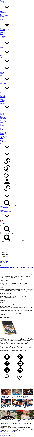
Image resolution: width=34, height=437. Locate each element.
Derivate (15, 177)
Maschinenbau (2, 134)
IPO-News (1, 19)
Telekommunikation (3, 142)
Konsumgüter (2, 130)
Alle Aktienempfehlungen (4, 17)
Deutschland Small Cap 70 (4, 94)
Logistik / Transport (3, 132)
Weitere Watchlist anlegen (4, 207)
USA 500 (1, 34)
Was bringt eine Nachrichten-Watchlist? (5, 211)
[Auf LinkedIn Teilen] (20, 366)
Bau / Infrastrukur (2, 112)
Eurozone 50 (2, 35)
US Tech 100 (2, 98)
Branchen (1, 47)
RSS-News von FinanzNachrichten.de (5, 436)
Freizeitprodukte (2, 120)
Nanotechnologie (2, 135)
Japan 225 (1, 102)
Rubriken (1, 11)
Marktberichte (2, 16)
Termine (1, 20)
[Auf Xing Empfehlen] (7, 366)
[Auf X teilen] (20, 359)
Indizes (1, 28)
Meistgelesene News (3, 14)
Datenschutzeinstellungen (4, 433)
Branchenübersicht (3, 48)
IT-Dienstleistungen (3, 129)
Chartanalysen (2, 18)
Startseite (1, 0)
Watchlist (15, 205)
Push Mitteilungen (3, 260)
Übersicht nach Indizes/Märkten (4, 29)
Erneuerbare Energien (3, 118)
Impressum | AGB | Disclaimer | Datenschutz (6, 435)
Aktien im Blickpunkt (3, 12)
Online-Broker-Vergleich (3, 75)
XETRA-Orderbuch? (3, 84)
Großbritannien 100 (3, 36)
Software (1, 140)
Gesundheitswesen (3, 121)
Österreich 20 (2, 38)
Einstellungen (2, 210)
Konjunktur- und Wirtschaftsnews (5, 15)
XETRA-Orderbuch (3, 83)
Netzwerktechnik (2, 137)
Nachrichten (2, 1)
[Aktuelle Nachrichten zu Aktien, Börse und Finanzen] (3, 225)
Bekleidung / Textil (3, 113)
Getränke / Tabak (2, 122)
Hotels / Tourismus (3, 126)
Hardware (1, 124)
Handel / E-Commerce (3, 123)
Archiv (1, 57)
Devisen (15, 191)
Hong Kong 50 (2, 39)
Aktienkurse (2, 72)
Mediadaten (9, 433)
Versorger (1, 143)
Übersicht (1, 206)
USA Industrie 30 (2, 33)
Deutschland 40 (2, 30)
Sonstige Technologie (3, 141)
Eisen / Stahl (2, 116)
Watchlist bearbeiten (3, 209)
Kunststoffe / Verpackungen (4, 131)
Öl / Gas (1, 138)
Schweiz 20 (2, 37)
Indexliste (1, 93)
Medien (1, 55)
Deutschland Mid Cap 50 (3, 31)
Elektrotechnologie (3, 117)
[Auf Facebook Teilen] (7, 359)
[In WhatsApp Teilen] (7, 373)
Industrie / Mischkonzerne (4, 127)
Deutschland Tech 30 (3, 32)
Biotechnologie (2, 114)
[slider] (1, 264)
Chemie (1, 115)
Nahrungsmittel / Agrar (3, 136)
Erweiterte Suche (3, 258)
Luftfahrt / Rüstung (3, 133)
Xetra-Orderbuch (7, 431)
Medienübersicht (2, 56)
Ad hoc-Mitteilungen (3, 223)
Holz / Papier (2, 125)
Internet (1, 128)
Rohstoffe (1, 139)
